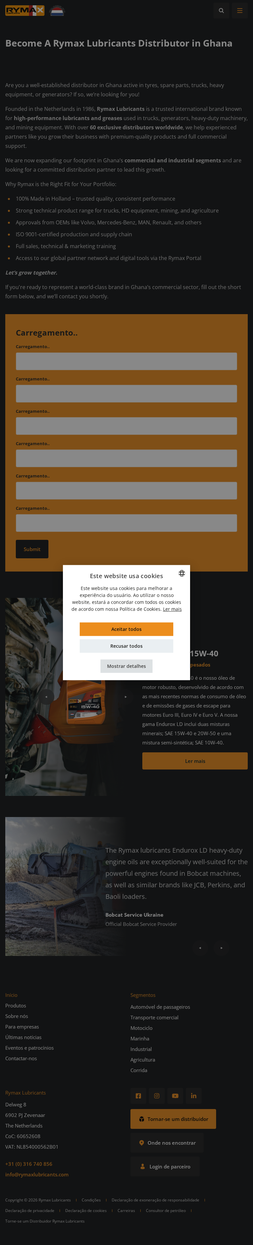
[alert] (126, 622)
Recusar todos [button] (126, 646)
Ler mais (172, 609)
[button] (126, 666)
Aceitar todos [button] (126, 629)
